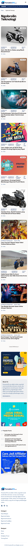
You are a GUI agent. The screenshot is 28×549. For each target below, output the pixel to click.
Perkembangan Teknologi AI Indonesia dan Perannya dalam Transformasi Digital (13, 115)
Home (2, 10)
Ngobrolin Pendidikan (4, 272)
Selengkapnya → (7, 396)
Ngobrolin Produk (4, 48)
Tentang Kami (4, 538)
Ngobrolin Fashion (5, 516)
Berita (2, 533)
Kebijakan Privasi (5, 536)
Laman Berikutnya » (14, 346)
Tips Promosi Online (18, 144)
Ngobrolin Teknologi (13, 48)
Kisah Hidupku (4, 513)
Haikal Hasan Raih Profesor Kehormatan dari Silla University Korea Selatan (14, 276)
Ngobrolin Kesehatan (6, 518)
